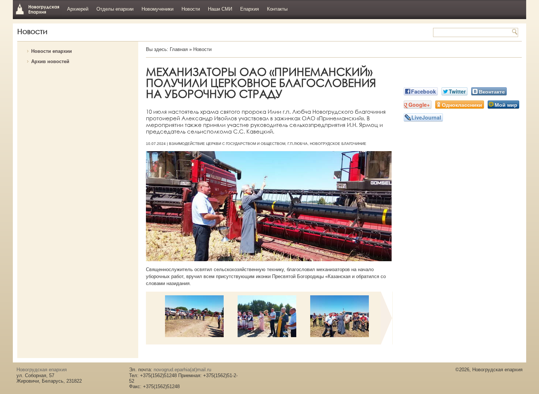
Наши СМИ (220, 9)
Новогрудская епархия (37, 8)
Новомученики (157, 9)
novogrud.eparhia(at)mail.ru (182, 369)
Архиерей (77, 9)
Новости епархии (51, 51)
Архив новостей (50, 61)
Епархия (249, 9)
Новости (191, 9)
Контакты (277, 9)
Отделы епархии (114, 9)
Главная (179, 49)
